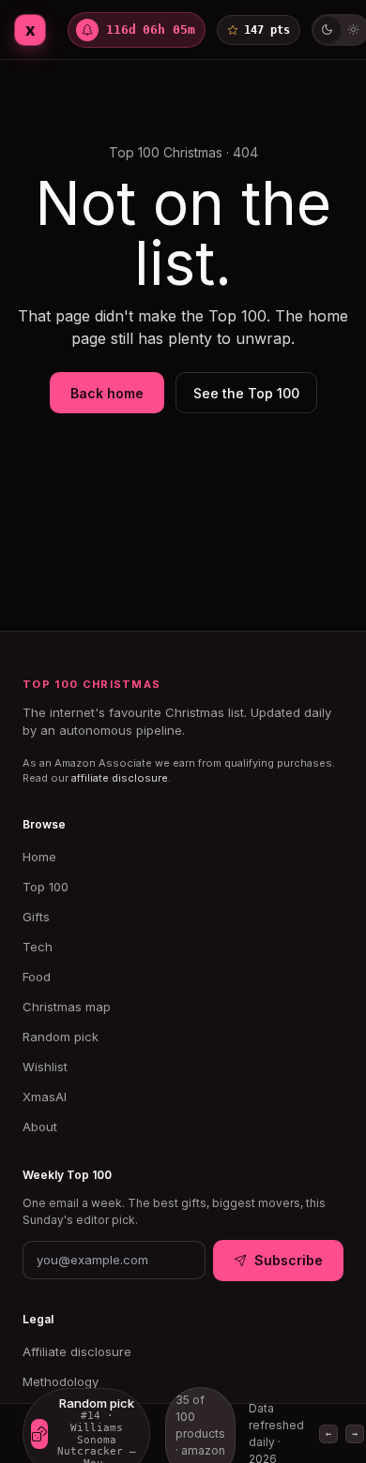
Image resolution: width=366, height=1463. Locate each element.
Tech (38, 946)
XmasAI (45, 1096)
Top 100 (46, 886)
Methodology (61, 1381)
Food (37, 976)
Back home (107, 393)
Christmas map (67, 1006)
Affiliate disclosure (77, 1351)
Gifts (36, 916)
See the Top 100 (246, 393)
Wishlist (45, 1066)
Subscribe (288, 1260)
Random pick (61, 1036)
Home (39, 856)
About (40, 1126)
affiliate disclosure (119, 777)
